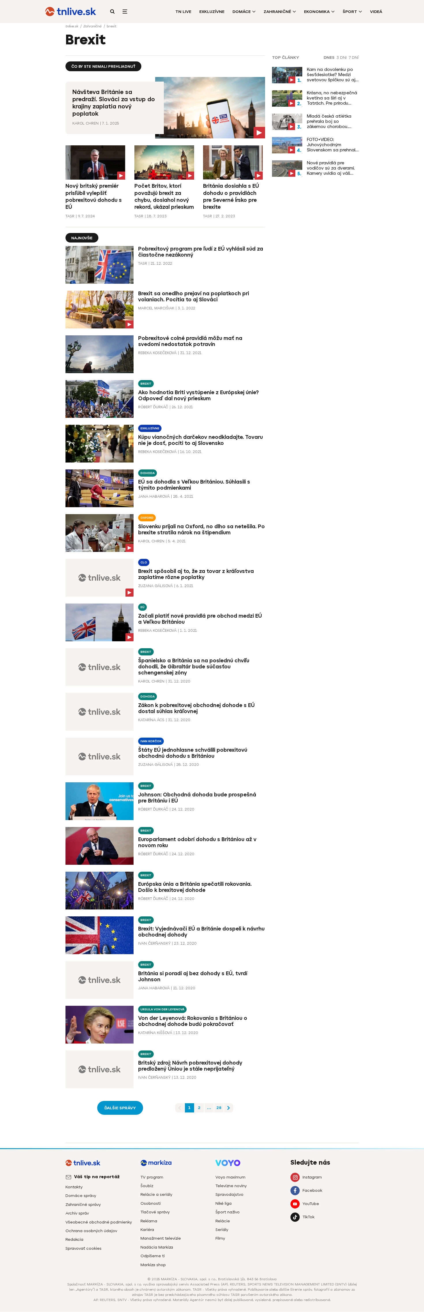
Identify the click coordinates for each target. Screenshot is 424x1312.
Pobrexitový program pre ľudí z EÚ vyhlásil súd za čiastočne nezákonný (200, 252)
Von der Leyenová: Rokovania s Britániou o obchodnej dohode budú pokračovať (192, 1021)
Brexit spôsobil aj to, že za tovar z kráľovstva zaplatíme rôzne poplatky (196, 574)
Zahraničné (277, 11)
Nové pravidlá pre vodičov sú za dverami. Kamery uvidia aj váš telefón (331, 168)
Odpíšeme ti (152, 1255)
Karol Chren (85, 123)
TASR (69, 216)
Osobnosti (150, 1203)
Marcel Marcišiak (156, 308)
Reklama (148, 1221)
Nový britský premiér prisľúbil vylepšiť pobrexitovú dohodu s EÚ (93, 196)
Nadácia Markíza (156, 1247)
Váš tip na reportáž (97, 1176)
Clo (143, 562)
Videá (376, 11)
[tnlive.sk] (70, 11)
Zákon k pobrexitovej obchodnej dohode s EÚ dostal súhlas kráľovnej (196, 708)
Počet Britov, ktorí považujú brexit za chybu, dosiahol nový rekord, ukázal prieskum (164, 196)
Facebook (312, 1190)
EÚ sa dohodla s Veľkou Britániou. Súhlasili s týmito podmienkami (194, 485)
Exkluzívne (211, 11)
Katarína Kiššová (155, 1033)
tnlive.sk (72, 26)
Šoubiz (146, 1185)
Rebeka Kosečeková (157, 353)
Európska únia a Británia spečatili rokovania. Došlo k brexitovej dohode (195, 887)
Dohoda (147, 473)
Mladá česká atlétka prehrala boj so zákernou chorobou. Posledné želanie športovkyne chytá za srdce (330, 121)
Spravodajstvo (229, 1194)
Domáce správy (80, 1195)
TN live (183, 11)
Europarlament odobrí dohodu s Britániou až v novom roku (197, 842)
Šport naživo (227, 1212)
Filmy (220, 1238)
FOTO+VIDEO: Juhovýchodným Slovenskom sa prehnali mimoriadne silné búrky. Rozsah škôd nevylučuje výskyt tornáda (332, 145)
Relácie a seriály (156, 1194)
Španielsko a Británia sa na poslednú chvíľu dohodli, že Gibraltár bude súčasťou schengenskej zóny (193, 667)
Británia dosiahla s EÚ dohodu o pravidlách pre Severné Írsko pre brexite (231, 196)
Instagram (312, 1177)
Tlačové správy (155, 1212)
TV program (151, 1177)
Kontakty (73, 1187)
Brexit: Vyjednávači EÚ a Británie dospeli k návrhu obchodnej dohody (201, 932)
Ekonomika (317, 11)
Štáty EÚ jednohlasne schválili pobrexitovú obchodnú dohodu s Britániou (192, 753)
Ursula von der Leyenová (162, 1009)
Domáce (241, 11)
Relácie (222, 1221)
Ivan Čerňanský (154, 943)
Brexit (145, 384)
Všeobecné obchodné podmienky (98, 1222)
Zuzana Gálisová (155, 586)
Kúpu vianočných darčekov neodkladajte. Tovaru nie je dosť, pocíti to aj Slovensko (200, 440)
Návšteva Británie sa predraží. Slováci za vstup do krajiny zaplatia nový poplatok (113, 103)
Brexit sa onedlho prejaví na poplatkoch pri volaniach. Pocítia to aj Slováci (193, 296)
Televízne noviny (231, 1185)
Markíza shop (153, 1264)
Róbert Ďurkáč (153, 407)
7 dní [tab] (354, 57)
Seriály (221, 1229)
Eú (142, 607)
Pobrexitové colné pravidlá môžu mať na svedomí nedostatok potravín (190, 341)
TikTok (308, 1217)
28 (219, 1107)
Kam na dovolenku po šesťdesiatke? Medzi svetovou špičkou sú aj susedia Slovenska (331, 74)
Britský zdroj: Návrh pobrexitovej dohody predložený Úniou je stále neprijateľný (190, 1066)
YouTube (311, 1203)
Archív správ (77, 1213)
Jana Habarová (154, 496)
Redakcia (74, 1239)
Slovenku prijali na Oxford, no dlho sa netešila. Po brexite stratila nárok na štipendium (201, 529)
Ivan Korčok (151, 741)
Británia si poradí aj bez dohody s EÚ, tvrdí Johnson (192, 976)
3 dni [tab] (342, 57)
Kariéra (147, 1229)
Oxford (146, 518)
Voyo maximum (230, 1177)
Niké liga (223, 1203)
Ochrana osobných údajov (91, 1230)
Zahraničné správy (83, 1204)
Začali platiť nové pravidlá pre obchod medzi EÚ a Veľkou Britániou (200, 619)
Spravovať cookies (83, 1248)
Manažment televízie (160, 1238)
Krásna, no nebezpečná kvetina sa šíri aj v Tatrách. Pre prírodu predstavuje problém (332, 98)
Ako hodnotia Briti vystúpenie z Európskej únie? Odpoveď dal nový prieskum (198, 395)
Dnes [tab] (329, 57)
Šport (350, 11)
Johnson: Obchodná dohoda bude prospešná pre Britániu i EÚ (197, 798)
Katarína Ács (151, 720)
